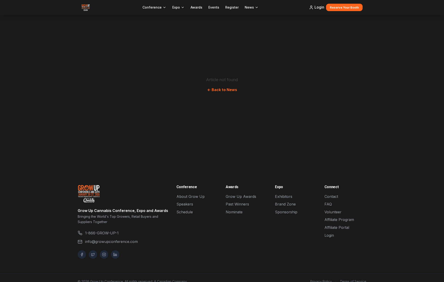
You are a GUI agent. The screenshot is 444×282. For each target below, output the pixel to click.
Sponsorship (286, 212)
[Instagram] (104, 254)
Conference (152, 7)
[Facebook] (82, 254)
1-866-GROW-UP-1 (102, 233)
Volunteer (333, 212)
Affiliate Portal (336, 227)
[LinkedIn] (115, 254)
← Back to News (222, 89)
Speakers (184, 204)
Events (213, 7)
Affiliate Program (339, 219)
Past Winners (237, 204)
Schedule (184, 212)
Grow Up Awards (241, 196)
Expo (176, 7)
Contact (331, 196)
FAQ (328, 204)
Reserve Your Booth (344, 7)
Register (232, 7)
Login (319, 7)
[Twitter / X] (93, 254)
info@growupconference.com (111, 241)
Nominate (234, 212)
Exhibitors (283, 196)
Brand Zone (285, 204)
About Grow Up (190, 196)
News (249, 7)
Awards (196, 7)
